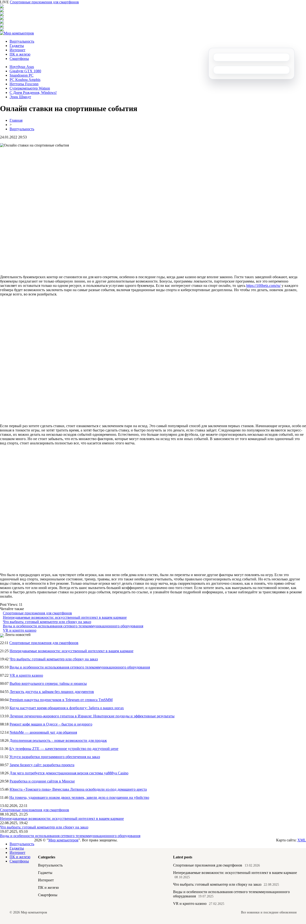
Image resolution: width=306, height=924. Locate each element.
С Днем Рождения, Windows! (33, 93)
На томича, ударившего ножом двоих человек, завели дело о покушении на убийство (79, 797)
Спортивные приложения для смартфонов (44, 2)
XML (301, 840)
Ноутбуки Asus (22, 67)
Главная (16, 120)
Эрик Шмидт (20, 97)
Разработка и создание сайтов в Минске (42, 781)
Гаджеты (17, 46)
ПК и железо (20, 54)
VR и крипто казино (19, 630)
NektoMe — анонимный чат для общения (43, 732)
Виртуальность (22, 41)
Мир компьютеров (63, 840)
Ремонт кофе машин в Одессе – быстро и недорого (51, 724)
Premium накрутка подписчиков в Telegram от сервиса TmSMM (61, 700)
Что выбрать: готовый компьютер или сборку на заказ (47, 622)
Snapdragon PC (21, 75)
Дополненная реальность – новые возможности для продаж (58, 740)
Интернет (17, 50)
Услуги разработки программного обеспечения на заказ (54, 757)
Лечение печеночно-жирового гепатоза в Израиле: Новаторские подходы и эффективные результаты (92, 716)
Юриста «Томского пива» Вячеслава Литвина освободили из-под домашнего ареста (78, 789)
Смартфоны (19, 59)
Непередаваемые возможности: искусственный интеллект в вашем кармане (65, 617)
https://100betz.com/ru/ (263, 285)
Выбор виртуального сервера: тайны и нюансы (48, 683)
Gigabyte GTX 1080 (25, 71)
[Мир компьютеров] (17, 33)
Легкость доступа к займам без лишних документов (52, 692)
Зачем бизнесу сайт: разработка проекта (42, 765)
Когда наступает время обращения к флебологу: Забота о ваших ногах (67, 708)
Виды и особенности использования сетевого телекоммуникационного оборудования (73, 626)
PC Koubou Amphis (25, 80)
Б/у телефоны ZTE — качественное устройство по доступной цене (63, 749)
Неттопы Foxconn (24, 84)
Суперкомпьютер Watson (30, 88)
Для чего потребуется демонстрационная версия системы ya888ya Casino (69, 773)
